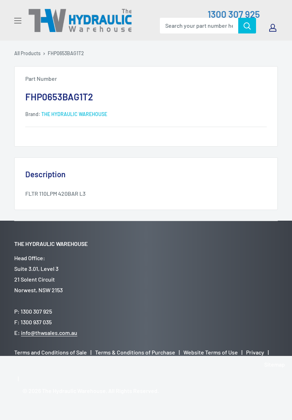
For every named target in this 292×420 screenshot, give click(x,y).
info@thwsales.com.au (49, 332)
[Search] (247, 25)
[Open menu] (17, 20)
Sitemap (274, 364)
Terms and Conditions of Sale (50, 352)
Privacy (255, 352)
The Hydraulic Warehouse (74, 114)
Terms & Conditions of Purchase (135, 352)
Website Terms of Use (210, 352)
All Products (27, 53)
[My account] (272, 28)
